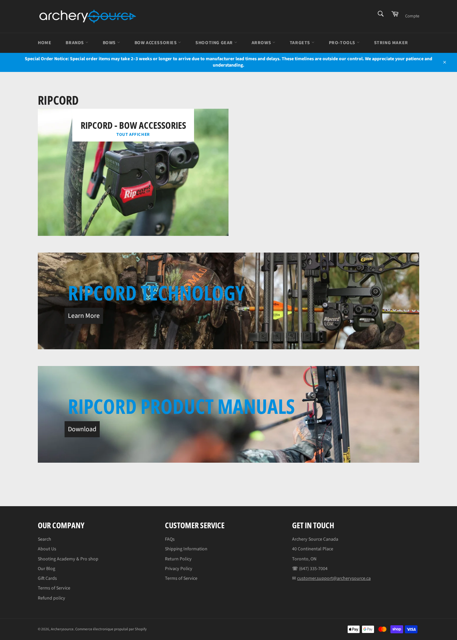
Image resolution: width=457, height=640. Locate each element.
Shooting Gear (214, 42)
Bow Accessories (156, 42)
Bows (110, 42)
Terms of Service (54, 588)
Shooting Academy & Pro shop (68, 559)
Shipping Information (186, 549)
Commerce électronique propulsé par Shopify (111, 629)
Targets (300, 42)
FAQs (170, 539)
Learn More (84, 316)
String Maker (391, 42)
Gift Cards (47, 578)
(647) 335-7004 (313, 568)
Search (44, 539)
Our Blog (46, 568)
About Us (47, 549)
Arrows (262, 42)
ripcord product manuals (181, 406)
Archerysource (62, 629)
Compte (412, 16)
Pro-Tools (343, 42)
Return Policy (178, 559)
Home (44, 42)
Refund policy (51, 598)
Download (82, 429)
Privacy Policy (178, 568)
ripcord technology (156, 292)
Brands (75, 42)
